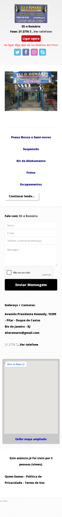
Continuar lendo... (22, 196)
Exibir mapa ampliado (31, 439)
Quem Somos (14, 476)
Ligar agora (31, 38)
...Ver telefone (41, 31)
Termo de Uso (35, 483)
